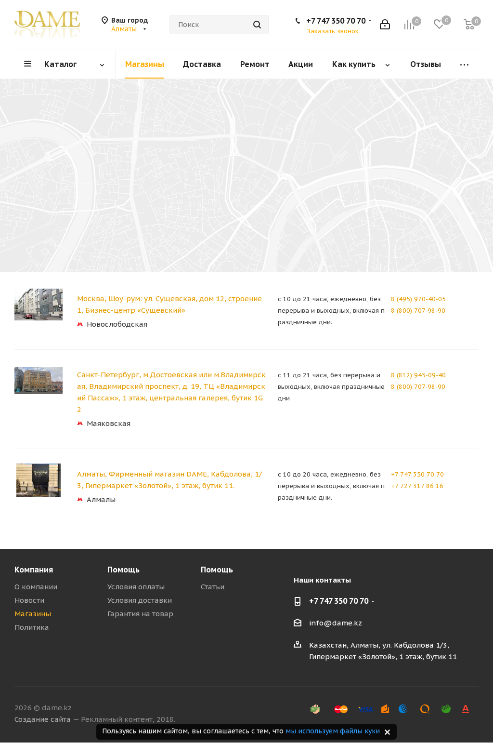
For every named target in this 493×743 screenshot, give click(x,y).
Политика (31, 627)
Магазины (32, 613)
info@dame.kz (335, 622)
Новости (29, 600)
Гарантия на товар (140, 613)
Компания (33, 569)
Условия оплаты (136, 586)
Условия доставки (139, 600)
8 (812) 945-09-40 (418, 375)
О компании (35, 586)
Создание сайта (42, 719)
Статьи (212, 586)
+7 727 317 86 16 (417, 486)
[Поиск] (257, 24)
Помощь (123, 569)
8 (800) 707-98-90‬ (418, 310)
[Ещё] (464, 64)
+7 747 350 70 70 (335, 21)
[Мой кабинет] (385, 24)
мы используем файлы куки (332, 731)
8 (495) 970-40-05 (418, 299)
